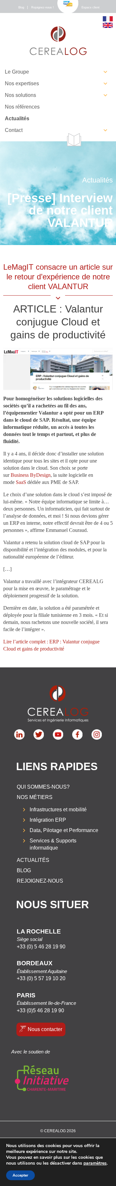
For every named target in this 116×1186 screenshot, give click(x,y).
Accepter (20, 1175)
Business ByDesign (31, 475)
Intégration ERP (48, 820)
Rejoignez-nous (40, 881)
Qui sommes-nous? (43, 787)
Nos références (22, 107)
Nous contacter (45, 1029)
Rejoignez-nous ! (42, 7)
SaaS (21, 482)
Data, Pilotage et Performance (64, 830)
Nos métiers (35, 797)
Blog (21, 7)
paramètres (95, 1163)
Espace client (91, 7)
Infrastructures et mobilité (58, 809)
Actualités (17, 118)
